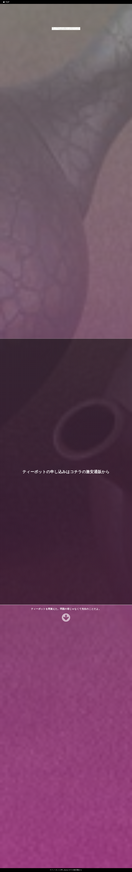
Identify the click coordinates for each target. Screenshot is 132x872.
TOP (7, 2)
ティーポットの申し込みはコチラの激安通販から (66, 472)
